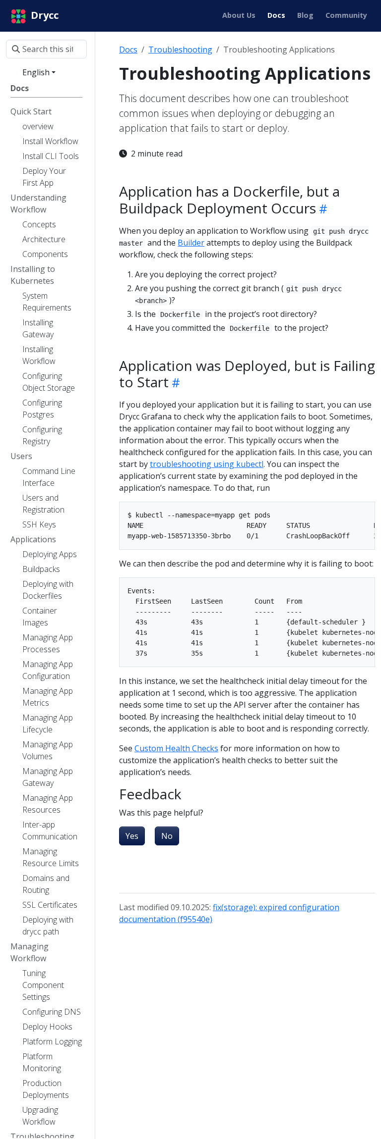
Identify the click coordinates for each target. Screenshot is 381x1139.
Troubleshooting (180, 49)
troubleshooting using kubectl (206, 464)
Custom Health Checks (176, 748)
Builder (191, 242)
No (167, 835)
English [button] (36, 72)
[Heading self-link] (321, 208)
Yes (132, 835)
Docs (128, 49)
